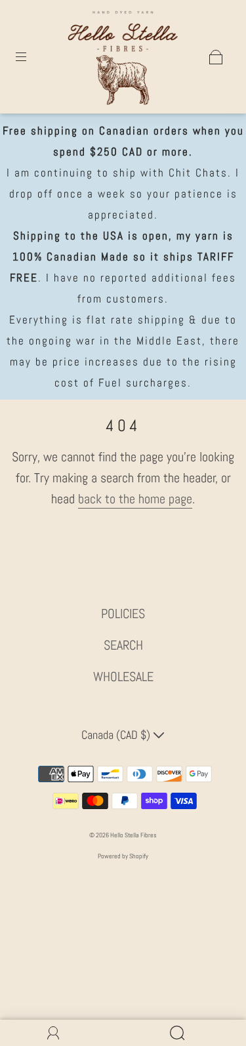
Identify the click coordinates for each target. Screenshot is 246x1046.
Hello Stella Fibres (133, 835)
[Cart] (215, 57)
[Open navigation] (30, 57)
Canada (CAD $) (117, 734)
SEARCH (123, 645)
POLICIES (123, 613)
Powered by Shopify (123, 856)
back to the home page (135, 498)
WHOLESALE (123, 676)
